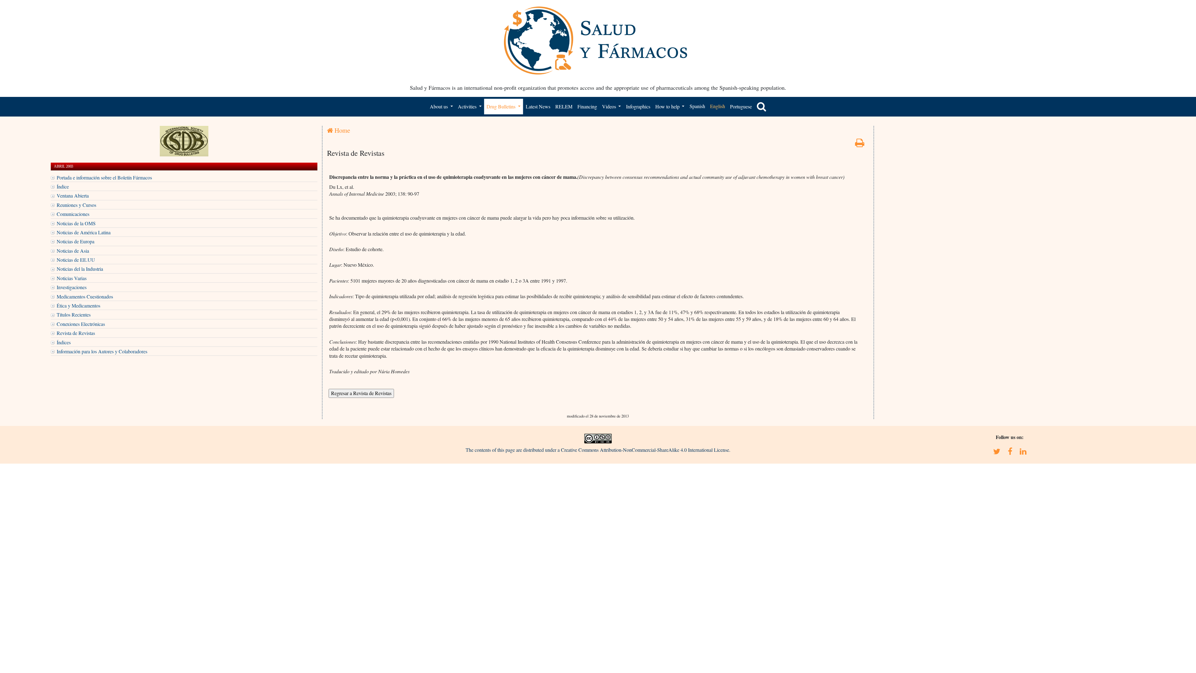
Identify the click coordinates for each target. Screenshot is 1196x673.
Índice (63, 186)
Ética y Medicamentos (78, 305)
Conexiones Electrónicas (81, 324)
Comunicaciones (73, 214)
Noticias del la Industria (80, 268)
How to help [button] (668, 106)
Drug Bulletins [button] (501, 106)
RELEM (563, 106)
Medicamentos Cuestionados (85, 296)
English (717, 106)
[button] (761, 106)
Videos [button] (609, 106)
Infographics (638, 106)
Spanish (697, 106)
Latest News (538, 106)
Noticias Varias (72, 278)
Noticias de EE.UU (76, 259)
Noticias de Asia (73, 250)
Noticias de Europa (75, 241)
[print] (859, 144)
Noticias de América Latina (84, 232)
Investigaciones (72, 287)
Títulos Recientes (74, 314)
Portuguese (741, 106)
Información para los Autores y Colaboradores (102, 351)
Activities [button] (468, 106)
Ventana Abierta (73, 195)
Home (341, 130)
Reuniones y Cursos (76, 205)
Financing (587, 106)
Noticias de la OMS (76, 223)
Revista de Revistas (76, 333)
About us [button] (439, 106)
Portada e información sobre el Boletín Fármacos (104, 177)
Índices (64, 342)
